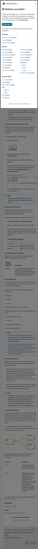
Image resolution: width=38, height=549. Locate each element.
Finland (4, 60)
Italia (3, 67)
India (3, 82)
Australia (4, 79)
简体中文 (6, 90)
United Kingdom (24, 73)
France (4, 62)
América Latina (6, 37)
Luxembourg (5, 70)
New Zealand (6, 85)
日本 (3, 95)
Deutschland (5, 55)
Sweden (22, 60)
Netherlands (23, 49)
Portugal (22, 57)
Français (24, 70)
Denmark (4, 52)
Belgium (4, 49)
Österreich (23, 55)
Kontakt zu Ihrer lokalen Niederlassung (19, 104)
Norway (22, 52)
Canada (4, 40)
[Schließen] (35, 3)
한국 (3, 97)
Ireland (4, 65)
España (4, 57)
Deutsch (24, 65)
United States (6, 42)
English (24, 67)
